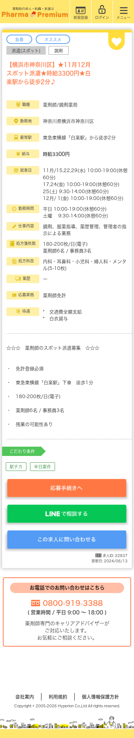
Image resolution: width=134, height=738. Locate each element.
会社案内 (24, 696)
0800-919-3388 (73, 603)
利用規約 (58, 696)
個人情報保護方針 (100, 696)
